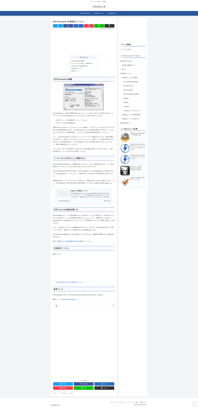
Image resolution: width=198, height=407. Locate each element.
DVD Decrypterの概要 (78, 61)
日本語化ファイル (77, 68)
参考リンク (75, 71)
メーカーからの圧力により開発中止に (82, 63)
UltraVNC (126, 106)
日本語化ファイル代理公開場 (131, 114)
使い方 (124, 69)
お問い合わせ (143, 402)
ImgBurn (62, 173)
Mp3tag (125, 102)
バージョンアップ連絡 (132, 402)
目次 (81, 57)
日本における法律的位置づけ (80, 66)
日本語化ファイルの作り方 (130, 119)
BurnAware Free (128, 86)
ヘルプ (111, 402)
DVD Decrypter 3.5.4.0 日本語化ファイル (69, 282)
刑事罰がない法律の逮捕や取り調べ (68, 241)
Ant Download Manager (130, 81)
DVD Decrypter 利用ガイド (69, 299)
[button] (144, 49)
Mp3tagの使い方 (125, 123)
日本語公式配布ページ (129, 65)
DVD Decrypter (128, 90)
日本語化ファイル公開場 (129, 77)
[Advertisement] (84, 41)
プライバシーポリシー (120, 402)
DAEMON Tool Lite (126, 61)
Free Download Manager (131, 94)
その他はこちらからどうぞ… (132, 110)
